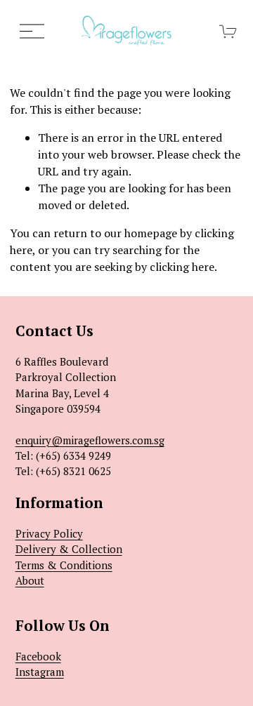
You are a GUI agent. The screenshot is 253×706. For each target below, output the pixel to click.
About (29, 580)
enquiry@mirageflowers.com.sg (89, 440)
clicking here (182, 266)
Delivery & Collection (68, 549)
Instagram (39, 672)
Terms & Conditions (63, 565)
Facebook (38, 656)
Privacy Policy (49, 533)
